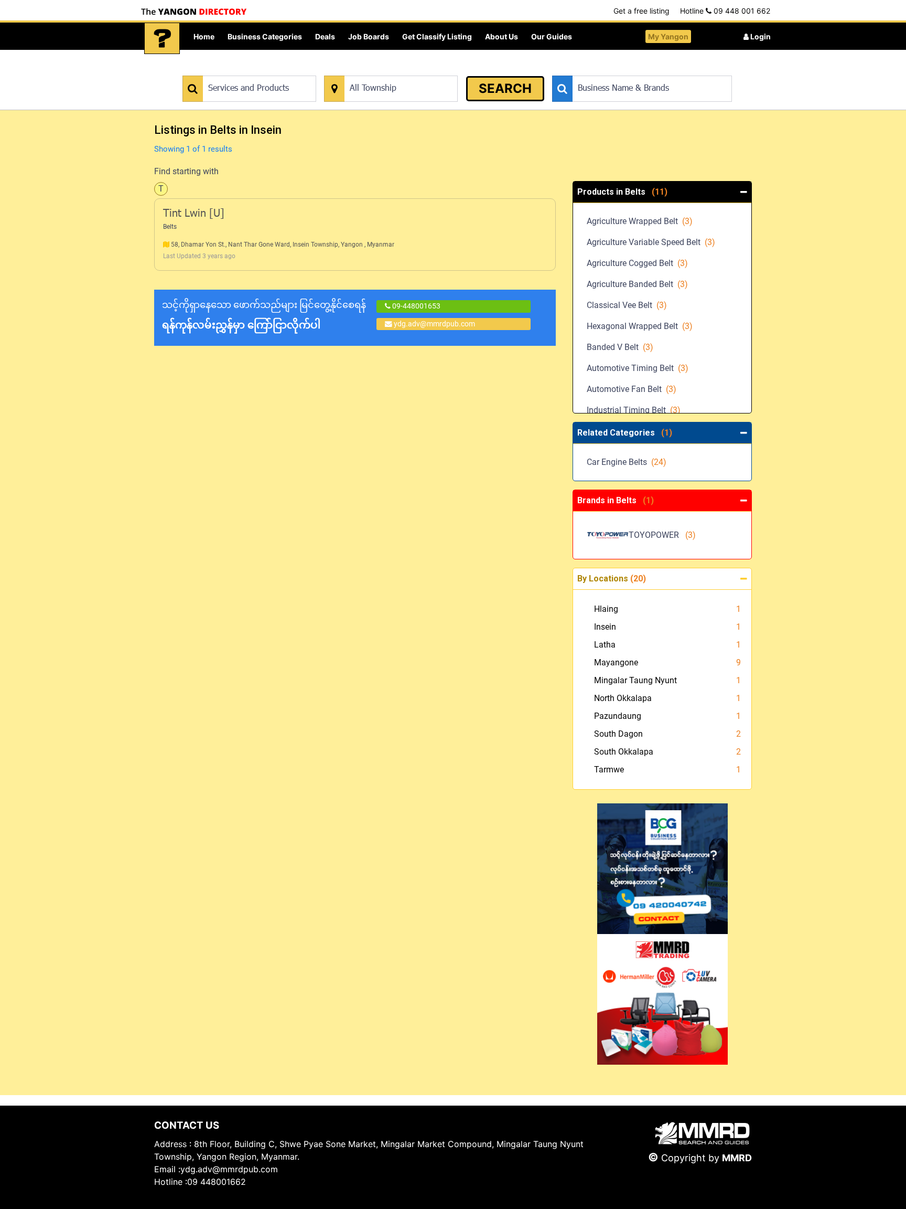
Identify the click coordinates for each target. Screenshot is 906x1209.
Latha (605, 645)
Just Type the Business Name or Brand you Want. (631, 70)
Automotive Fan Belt (631, 389)
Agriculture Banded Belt (637, 284)
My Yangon (668, 36)
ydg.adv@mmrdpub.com (434, 324)
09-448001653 (415, 306)
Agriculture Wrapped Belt (640, 221)
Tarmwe (609, 770)
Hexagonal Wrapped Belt (640, 326)
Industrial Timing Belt (634, 410)
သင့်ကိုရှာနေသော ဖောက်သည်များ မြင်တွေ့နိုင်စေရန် (264, 315)
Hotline (725, 10)
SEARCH (505, 88)
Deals (325, 36)
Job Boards (368, 36)
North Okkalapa (623, 698)
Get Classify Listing (437, 36)
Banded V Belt (620, 347)
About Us (501, 36)
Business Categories (265, 36)
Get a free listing (641, 10)
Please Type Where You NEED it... (378, 70)
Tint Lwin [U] (193, 214)
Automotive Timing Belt (637, 368)
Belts (170, 226)
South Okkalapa (623, 752)
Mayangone (616, 662)
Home (203, 36)
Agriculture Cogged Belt (637, 263)
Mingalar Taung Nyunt (635, 680)
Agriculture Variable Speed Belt (651, 242)
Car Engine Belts (626, 462)
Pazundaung (617, 716)
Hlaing (606, 609)
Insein (605, 627)
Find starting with (186, 171)
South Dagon (618, 734)
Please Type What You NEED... (231, 70)
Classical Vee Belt (627, 305)
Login (760, 36)
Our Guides (551, 36)
